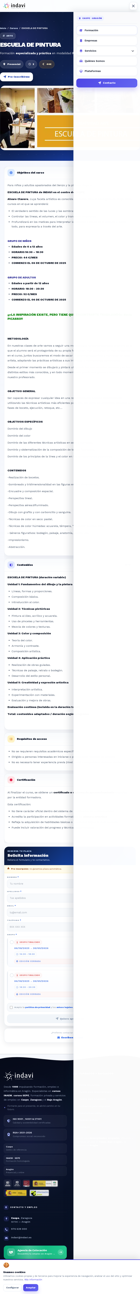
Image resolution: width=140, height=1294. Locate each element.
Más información (33, 1279)
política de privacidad (37, 1007)
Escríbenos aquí (72, 1037)
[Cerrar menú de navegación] (133, 6)
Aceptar (31, 1287)
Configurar (12, 1287)
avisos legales (65, 1007)
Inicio (3, 28)
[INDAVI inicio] (18, 1077)
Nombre (13, 877)
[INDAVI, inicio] (14, 6)
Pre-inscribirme (19, 76)
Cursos (14, 28)
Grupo (12, 934)
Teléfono (14, 920)
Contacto (109, 82)
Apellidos (14, 891)
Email (11, 906)
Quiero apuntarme (72, 1018)
